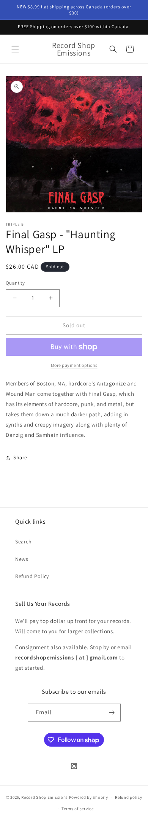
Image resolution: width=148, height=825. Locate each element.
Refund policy (128, 797)
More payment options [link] (74, 365)
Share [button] (20, 457)
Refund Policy (32, 576)
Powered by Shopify (88, 797)
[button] (15, 49)
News (21, 559)
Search (23, 541)
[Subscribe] (112, 712)
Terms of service (77, 808)
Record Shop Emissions (44, 797)
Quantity (15, 283)
